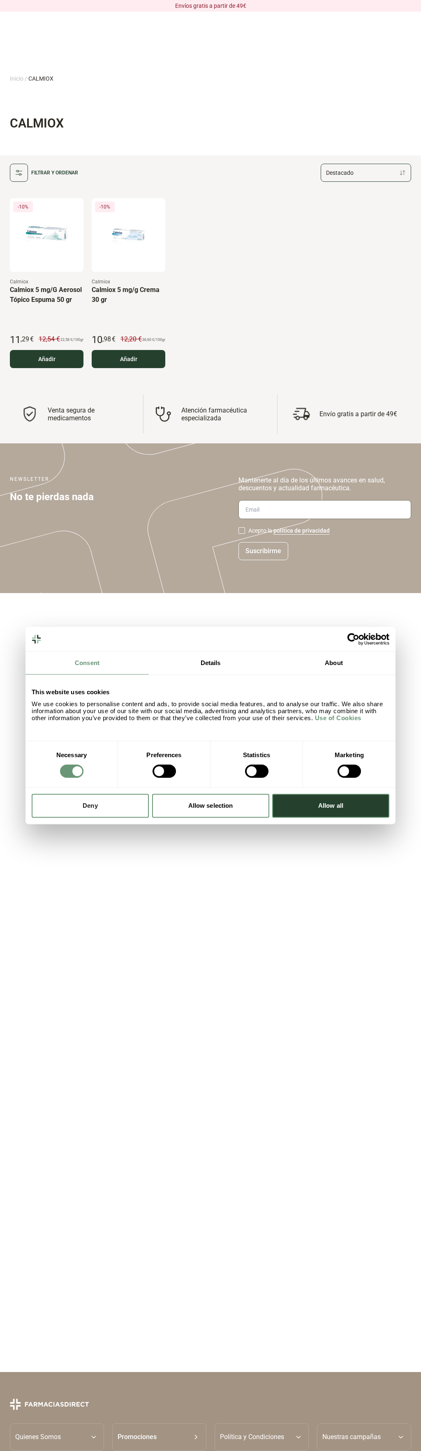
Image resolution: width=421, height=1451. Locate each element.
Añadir (47, 359)
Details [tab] (211, 662)
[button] (159, 1437)
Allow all (330, 805)
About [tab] (334, 662)
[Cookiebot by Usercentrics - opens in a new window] (353, 639)
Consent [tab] (87, 662)
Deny (90, 805)
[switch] (164, 771)
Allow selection (210, 805)
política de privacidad (301, 530)
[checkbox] (241, 530)
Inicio (16, 78)
